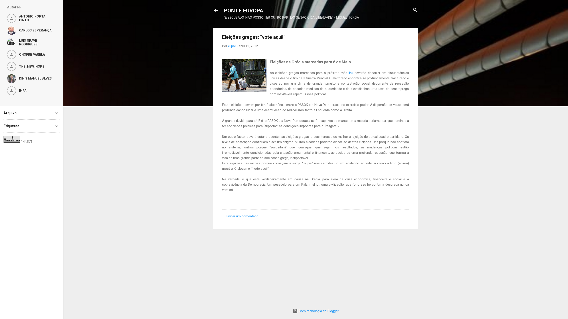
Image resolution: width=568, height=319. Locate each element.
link (351, 73)
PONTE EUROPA (243, 11)
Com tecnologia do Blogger (318, 311)
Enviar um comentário (242, 216)
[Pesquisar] (415, 10)
